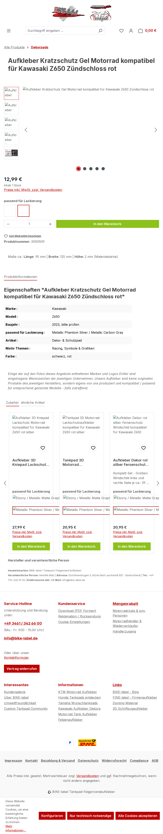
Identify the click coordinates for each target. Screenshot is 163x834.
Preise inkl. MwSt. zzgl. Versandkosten (33, 190)
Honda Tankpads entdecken (79, 697)
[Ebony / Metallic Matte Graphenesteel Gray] (45, 499)
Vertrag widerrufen (22, 669)
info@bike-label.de (21, 638)
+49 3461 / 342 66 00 (23, 623)
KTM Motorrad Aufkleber (77, 692)
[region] (81, 129)
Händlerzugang (124, 631)
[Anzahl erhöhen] (50, 224)
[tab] (20, 276)
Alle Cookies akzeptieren (137, 816)
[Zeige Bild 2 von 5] (84, 168)
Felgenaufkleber (70, 720)
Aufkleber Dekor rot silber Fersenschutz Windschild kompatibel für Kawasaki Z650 (130, 462)
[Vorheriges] (26, 129)
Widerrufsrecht (114, 761)
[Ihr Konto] (131, 31)
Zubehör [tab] (12, 402)
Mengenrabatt (125, 604)
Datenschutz (88, 761)
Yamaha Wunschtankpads (78, 703)
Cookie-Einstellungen (74, 622)
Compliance (139, 761)
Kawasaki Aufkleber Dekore (79, 709)
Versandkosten (87, 776)
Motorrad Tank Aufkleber (77, 714)
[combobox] (60, 31)
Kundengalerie (14, 692)
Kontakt (31, 761)
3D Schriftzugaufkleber (130, 709)
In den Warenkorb (107, 224)
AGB (155, 761)
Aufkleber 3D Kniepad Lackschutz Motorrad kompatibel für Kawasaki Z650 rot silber (30, 462)
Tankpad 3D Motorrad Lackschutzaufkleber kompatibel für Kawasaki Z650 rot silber (81, 462)
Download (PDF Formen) (77, 611)
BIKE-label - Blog (126, 692)
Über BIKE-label (16, 697)
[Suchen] (100, 31)
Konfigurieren (52, 816)
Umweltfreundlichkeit (20, 703)
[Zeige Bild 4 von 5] (97, 168)
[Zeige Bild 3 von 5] (90, 168)
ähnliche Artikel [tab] (33, 402)
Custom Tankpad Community (26, 709)
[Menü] (9, 31)
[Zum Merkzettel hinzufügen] (43, 448)
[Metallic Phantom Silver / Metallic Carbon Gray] (48, 510)
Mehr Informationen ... (16, 828)
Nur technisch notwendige (90, 816)
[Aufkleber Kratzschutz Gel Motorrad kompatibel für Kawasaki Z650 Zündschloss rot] (91, 129)
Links (117, 685)
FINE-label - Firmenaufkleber (135, 697)
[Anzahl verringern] (8, 224)
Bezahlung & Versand (58, 761)
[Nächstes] (156, 129)
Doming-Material (125, 703)
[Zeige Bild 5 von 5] (103, 168)
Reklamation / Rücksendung (79, 616)
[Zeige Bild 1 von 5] (78, 168)
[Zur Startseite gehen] (81, 13)
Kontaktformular (16, 658)
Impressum (13, 761)
